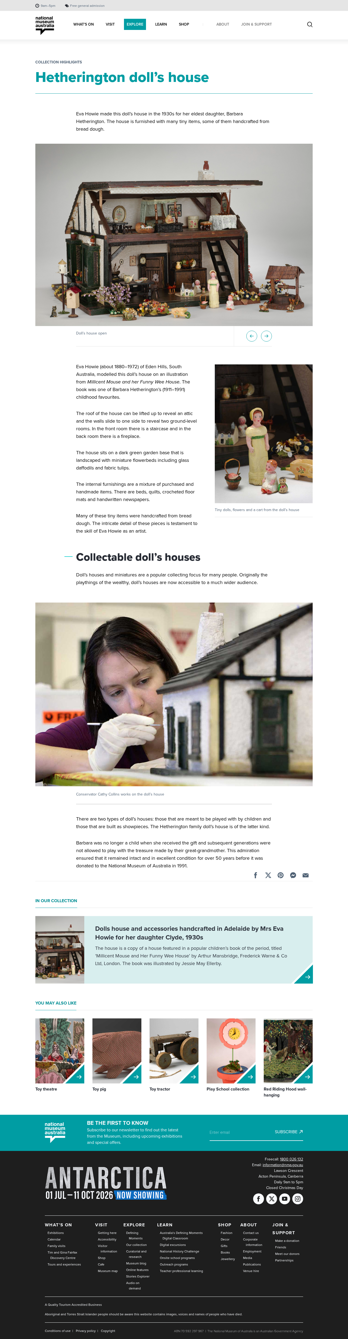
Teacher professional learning (181, 1271)
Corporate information (252, 1242)
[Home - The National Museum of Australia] (44, 25)
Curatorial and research (136, 1254)
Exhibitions (56, 1232)
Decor (225, 1239)
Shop (101, 1257)
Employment (252, 1251)
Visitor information (107, 1248)
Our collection (136, 1244)
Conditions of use (58, 1330)
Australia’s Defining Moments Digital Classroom (181, 1235)
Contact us (251, 1232)
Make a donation (287, 1240)
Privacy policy (86, 1330)
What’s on (58, 1225)
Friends (280, 1247)
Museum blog (136, 1263)
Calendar (54, 1239)
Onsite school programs (177, 1257)
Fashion (226, 1232)
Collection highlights (58, 62)
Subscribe (286, 1132)
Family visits (57, 1245)
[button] (174, 235)
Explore (134, 1225)
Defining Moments (134, 1235)
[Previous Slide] (251, 336)
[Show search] (310, 25)
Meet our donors (287, 1253)
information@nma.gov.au (283, 1165)
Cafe (101, 1264)
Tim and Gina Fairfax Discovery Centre (62, 1255)
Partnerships (284, 1260)
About (248, 1225)
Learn (165, 1225)
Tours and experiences (64, 1264)
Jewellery (228, 1259)
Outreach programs (174, 1264)
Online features (137, 1269)
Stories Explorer (138, 1276)
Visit (101, 1225)
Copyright (108, 1330)
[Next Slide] (266, 336)
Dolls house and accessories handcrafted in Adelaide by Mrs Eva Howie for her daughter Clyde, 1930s (189, 933)
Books (225, 1252)
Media (247, 1257)
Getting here (107, 1232)
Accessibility (107, 1239)
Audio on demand (133, 1285)
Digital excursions (173, 1244)
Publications (252, 1264)
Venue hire (251, 1271)
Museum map (108, 1271)
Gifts (224, 1245)
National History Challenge (179, 1251)
